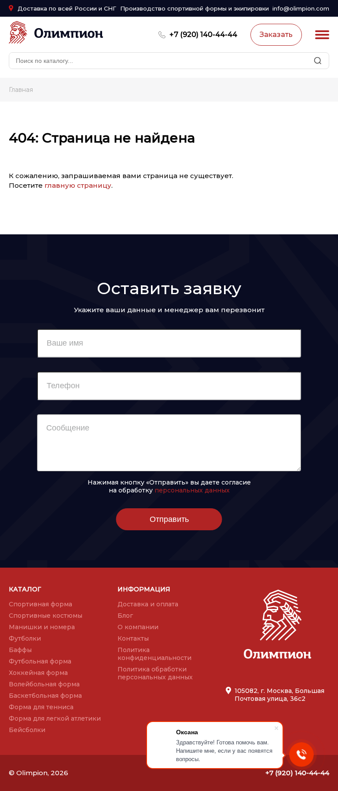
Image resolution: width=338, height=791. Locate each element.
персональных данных (192, 490)
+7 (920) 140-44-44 (203, 34)
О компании (138, 627)
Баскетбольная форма (45, 696)
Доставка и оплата (148, 604)
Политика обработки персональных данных (155, 673)
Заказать (276, 34)
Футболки (25, 638)
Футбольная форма (40, 661)
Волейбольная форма (44, 684)
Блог (125, 616)
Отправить (169, 519)
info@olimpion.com (300, 8)
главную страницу (77, 185)
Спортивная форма (40, 604)
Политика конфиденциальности (154, 654)
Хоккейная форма (38, 673)
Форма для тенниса (41, 707)
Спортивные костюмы (45, 616)
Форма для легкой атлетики (55, 718)
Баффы (20, 650)
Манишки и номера (42, 627)
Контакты (133, 638)
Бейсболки (27, 730)
